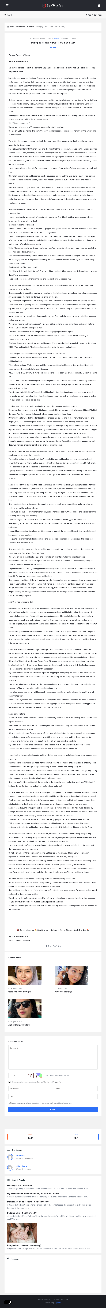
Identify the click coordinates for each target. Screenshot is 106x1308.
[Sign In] (99, 5)
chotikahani (21, 1155)
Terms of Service (43, 1082)
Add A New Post (94, 15)
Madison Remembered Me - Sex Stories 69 (27, 1202)
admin (53, 48)
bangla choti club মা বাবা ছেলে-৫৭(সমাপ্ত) (24, 1245)
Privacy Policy (58, 1082)
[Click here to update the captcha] (33, 1075)
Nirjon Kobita (21, 1166)
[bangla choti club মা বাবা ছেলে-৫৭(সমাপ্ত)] (22, 1233)
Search (10, 15)
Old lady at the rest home (19, 1185)
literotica (56, 38)
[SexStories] (53, 5)
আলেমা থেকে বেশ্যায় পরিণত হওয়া (19, 991)
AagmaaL (58, 1303)
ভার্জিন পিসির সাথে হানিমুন (63, 991)
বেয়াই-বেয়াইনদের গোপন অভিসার (19, 1025)
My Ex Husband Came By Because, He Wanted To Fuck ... (34, 1193)
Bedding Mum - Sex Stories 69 (21, 1213)
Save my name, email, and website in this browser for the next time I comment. (41, 1103)
